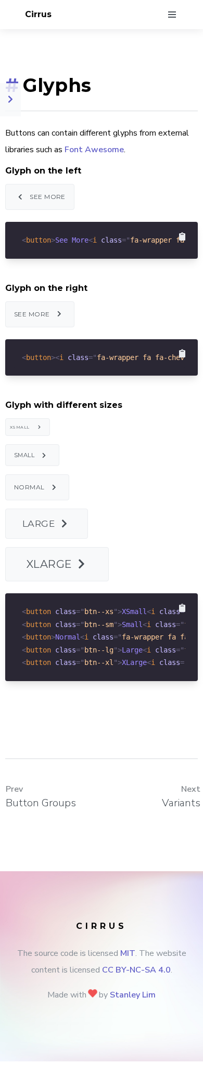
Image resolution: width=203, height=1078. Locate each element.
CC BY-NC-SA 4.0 (136, 970)
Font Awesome (94, 149)
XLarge (49, 563)
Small (24, 455)
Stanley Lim (133, 995)
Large (38, 523)
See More (48, 197)
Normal (29, 487)
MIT (127, 953)
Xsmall (20, 427)
